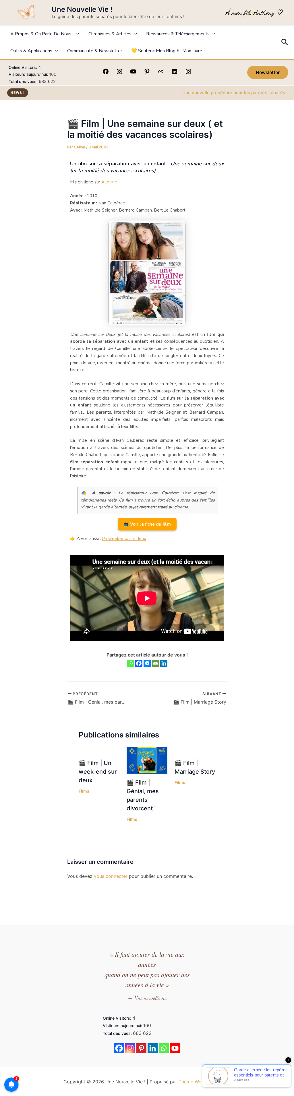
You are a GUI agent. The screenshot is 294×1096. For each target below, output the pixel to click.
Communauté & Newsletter (94, 51)
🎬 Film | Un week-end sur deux (98, 772)
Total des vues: (24, 81)
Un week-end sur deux (124, 538)
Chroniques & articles (109, 34)
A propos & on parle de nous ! (42, 34)
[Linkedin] (163, 663)
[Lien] (160, 73)
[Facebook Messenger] (147, 663)
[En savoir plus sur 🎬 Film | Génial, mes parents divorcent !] (147, 759)
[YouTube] (133, 73)
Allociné (109, 182)
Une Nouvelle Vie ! (82, 9)
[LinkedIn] (174, 73)
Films (84, 791)
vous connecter (110, 876)
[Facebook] (105, 73)
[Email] (155, 663)
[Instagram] (119, 73)
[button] (76, 34)
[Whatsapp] (130, 663)
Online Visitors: (23, 67)
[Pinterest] (147, 73)
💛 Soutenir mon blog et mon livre (166, 51)
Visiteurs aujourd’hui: (29, 74)
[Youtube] (175, 1048)
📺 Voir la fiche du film (147, 524)
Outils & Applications (31, 51)
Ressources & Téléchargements (178, 34)
